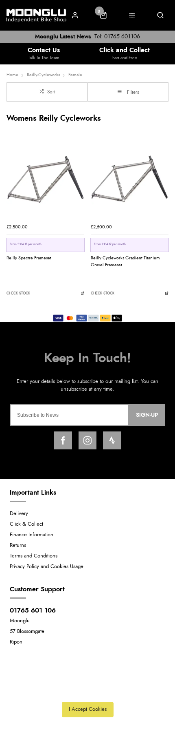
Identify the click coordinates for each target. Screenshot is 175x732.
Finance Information (31, 534)
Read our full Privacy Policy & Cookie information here (87, 691)
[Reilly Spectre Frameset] (45, 180)
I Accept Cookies (88, 709)
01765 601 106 (33, 610)
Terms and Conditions (33, 556)
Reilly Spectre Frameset (29, 258)
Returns (18, 545)
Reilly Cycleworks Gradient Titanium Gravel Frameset (125, 261)
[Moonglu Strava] (112, 440)
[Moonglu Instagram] (87, 440)
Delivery (19, 513)
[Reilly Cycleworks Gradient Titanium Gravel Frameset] (129, 180)
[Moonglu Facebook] (63, 440)
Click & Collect (26, 524)
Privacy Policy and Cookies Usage (46, 566)
